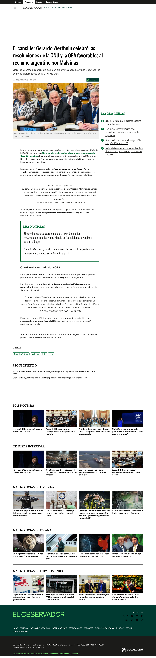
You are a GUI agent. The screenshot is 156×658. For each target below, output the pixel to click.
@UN (56, 195)
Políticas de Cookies (21, 653)
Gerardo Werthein (21, 354)
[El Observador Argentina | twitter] (123, 615)
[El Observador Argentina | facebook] (128, 615)
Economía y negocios (40, 628)
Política (49, 7)
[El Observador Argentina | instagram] (132, 615)
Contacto (74, 653)
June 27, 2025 (79, 202)
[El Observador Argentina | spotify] (131, 620)
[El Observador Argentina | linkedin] (126, 620)
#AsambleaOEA (37, 297)
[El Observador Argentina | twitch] (142, 620)
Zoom (54, 628)
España (39, 2)
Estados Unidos (52, 2)
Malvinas (35, 354)
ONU (51, 354)
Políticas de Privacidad (39, 653)
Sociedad (62, 628)
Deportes (88, 628)
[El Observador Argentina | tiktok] (142, 615)
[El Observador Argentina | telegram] (136, 620)
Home (15, 628)
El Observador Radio (105, 628)
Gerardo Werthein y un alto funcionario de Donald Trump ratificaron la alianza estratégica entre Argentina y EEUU (50, 378)
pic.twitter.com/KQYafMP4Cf (78, 307)
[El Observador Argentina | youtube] (137, 615)
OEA (44, 354)
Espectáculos (75, 628)
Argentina (29, 2)
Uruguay (18, 2)
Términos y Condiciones (59, 653)
